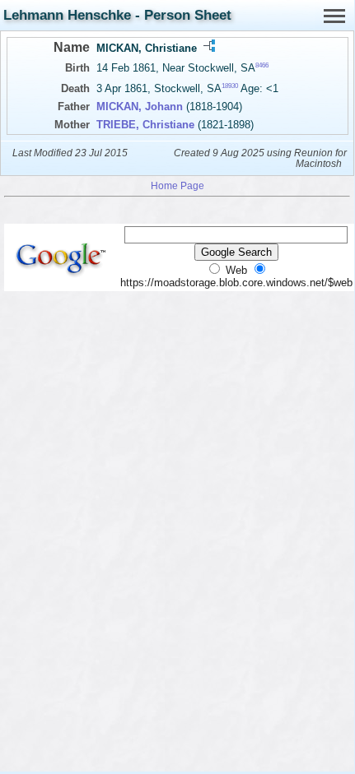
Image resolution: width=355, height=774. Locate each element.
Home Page (177, 185)
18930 (230, 86)
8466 (262, 65)
